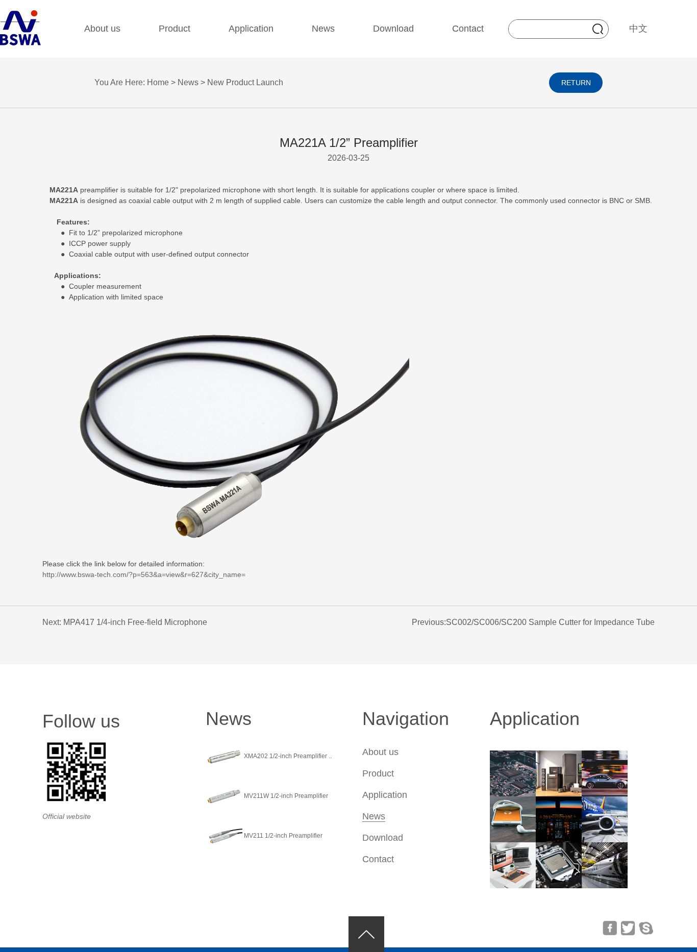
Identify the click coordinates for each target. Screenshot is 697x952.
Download (393, 28)
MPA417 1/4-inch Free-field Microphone (135, 622)
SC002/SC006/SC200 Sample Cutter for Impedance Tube (550, 622)
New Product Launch (245, 82)
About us (102, 28)
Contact (468, 28)
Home (159, 82)
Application (251, 28)
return (576, 83)
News (323, 28)
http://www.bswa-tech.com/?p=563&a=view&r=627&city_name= (143, 574)
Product (174, 28)
